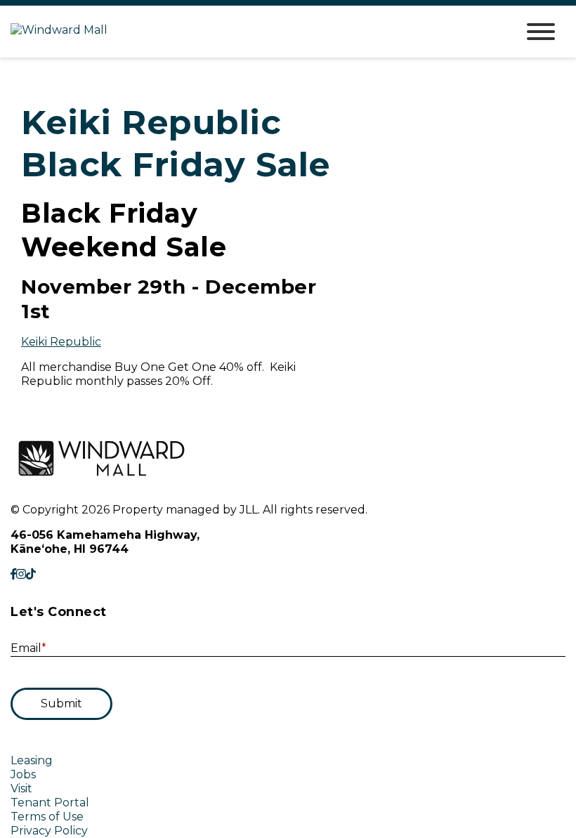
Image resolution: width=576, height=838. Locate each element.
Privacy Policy (49, 830)
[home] (253, 32)
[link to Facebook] (13, 574)
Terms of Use (47, 816)
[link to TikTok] (31, 574)
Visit (21, 788)
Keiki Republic (61, 341)
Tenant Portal (50, 802)
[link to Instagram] (21, 574)
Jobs (23, 774)
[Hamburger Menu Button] (540, 32)
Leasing (32, 760)
